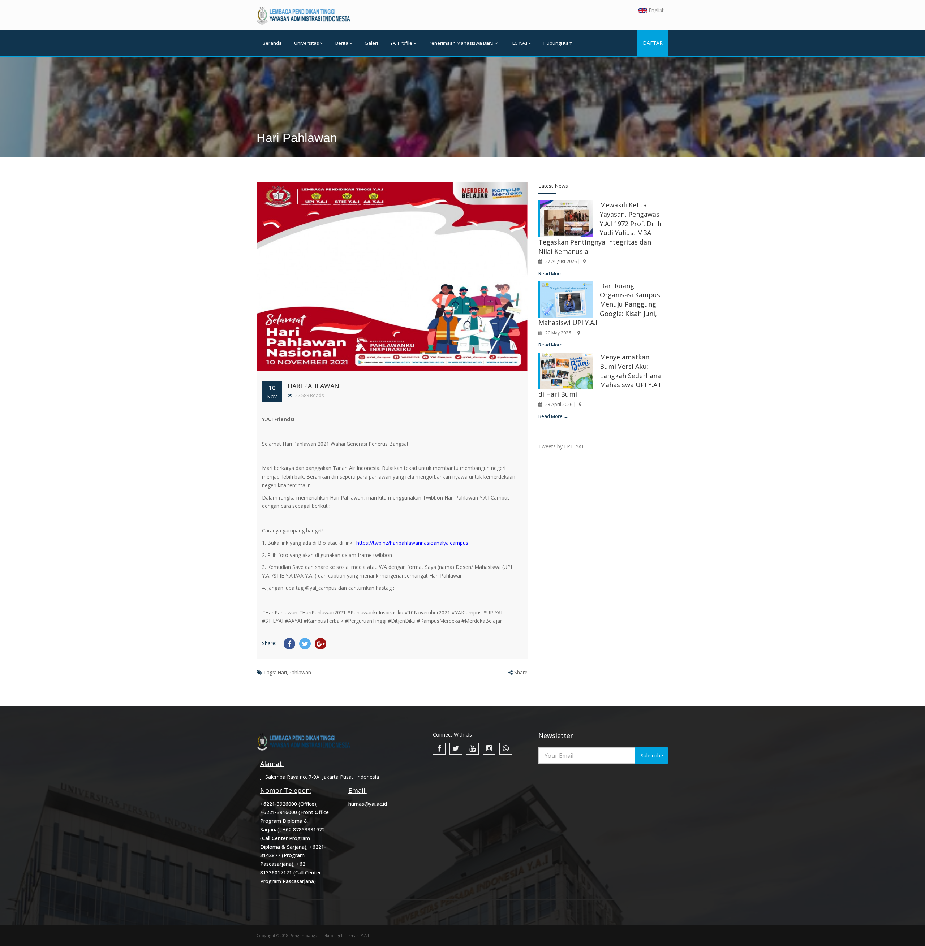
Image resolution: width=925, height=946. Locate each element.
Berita (341, 43)
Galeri (371, 43)
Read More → (553, 273)
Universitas (306, 43)
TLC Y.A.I (518, 43)
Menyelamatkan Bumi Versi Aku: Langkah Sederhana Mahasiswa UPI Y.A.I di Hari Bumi (599, 375)
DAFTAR (653, 42)
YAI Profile (401, 43)
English (656, 10)
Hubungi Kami (558, 43)
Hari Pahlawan (313, 385)
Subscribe (652, 755)
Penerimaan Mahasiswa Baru (461, 43)
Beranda (272, 43)
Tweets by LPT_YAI (560, 446)
